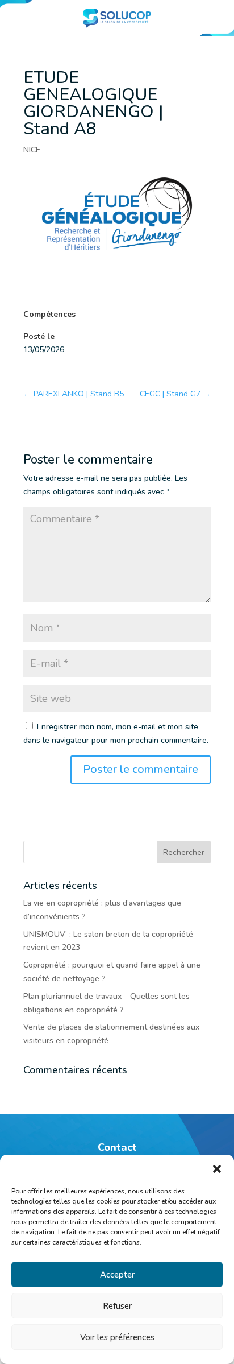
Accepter (117, 1274)
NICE (31, 149)
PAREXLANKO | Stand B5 (73, 393)
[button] (217, 1169)
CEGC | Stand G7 (175, 393)
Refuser (117, 1306)
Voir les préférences (117, 1337)
